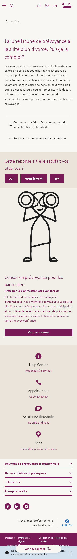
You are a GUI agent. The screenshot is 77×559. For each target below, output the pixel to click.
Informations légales (24, 540)
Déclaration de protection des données (53, 540)
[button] (4, 5)
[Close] (70, 552)
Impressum (10, 538)
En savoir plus (39, 554)
